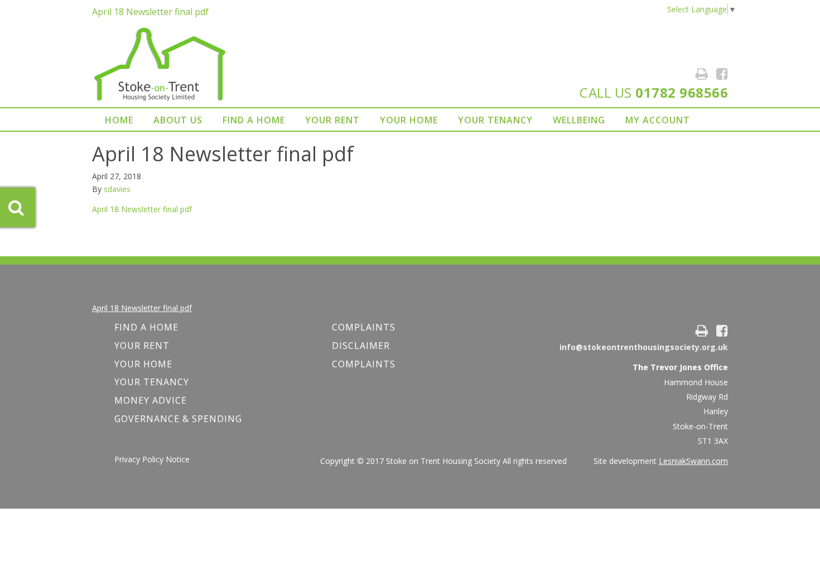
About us (177, 120)
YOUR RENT (142, 345)
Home (119, 120)
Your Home (409, 120)
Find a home (254, 120)
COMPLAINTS (363, 327)
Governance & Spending (178, 419)
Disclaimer (361, 345)
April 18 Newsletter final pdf (150, 12)
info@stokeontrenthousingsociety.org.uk (643, 347)
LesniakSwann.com (693, 461)
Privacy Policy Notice (152, 459)
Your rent (332, 120)
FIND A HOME (146, 327)
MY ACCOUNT (657, 120)
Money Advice (150, 400)
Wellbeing (579, 120)
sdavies (117, 189)
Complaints (363, 364)
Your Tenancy (495, 120)
